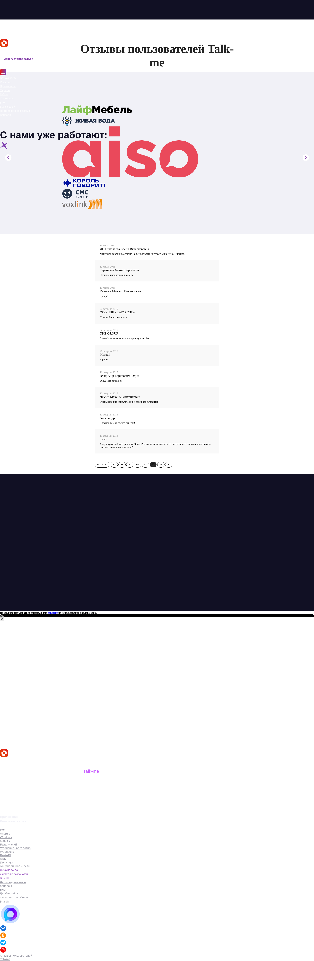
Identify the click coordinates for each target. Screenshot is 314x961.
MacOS (5, 841)
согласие (53, 612)
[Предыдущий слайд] (8, 157)
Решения (5, 82)
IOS (2, 830)
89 (130, 464)
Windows (6, 837)
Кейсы (4, 94)
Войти (4, 54)
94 (168, 464)
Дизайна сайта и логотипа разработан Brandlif (14, 874)
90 (137, 464)
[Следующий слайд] (306, 157)
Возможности (8, 78)
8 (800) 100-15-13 (14, 806)
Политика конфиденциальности (15, 864)
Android (5, 833)
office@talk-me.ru (15, 800)
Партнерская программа (15, 110)
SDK (3, 859)
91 (145, 464)
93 (161, 464)
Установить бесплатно (15, 848)
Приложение (8, 86)
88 (122, 464)
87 (114, 464)
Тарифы (5, 90)
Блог (3, 102)
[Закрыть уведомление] (2, 619)
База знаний (7, 106)
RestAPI (5, 855)
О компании (7, 98)
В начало (102, 464)
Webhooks (7, 851)
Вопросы (5, 115)
